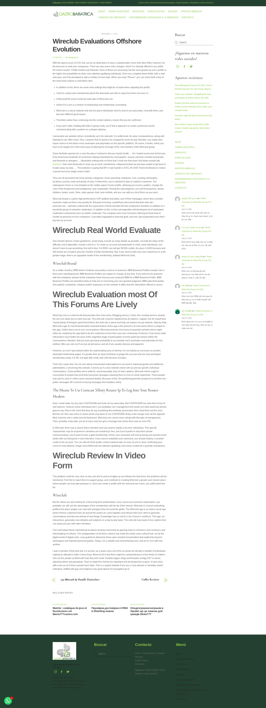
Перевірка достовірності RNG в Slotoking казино (109, 610)
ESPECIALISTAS (156, 11)
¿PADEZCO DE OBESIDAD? (112, 17)
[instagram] (177, 66)
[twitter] (191, 66)
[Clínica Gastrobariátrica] (73, 16)
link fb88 (185, 285)
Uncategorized (71, 57)
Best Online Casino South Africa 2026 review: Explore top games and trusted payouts (192, 128)
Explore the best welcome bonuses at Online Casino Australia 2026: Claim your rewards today (193, 106)
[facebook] (184, 66)
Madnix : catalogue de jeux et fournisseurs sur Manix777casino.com (70, 611)
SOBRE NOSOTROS (118, 11)
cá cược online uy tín (191, 227)
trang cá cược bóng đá (192, 256)
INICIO (101, 11)
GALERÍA (172, 11)
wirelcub (57, 164)
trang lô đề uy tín (189, 198)
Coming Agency (74, 687)
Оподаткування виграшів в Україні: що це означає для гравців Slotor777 (146, 611)
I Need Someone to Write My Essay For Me (196, 202)
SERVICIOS (138, 11)
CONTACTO (187, 17)
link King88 (186, 311)
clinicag (57, 57)
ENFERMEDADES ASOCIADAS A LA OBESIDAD (153, 17)
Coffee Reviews (150, 579)
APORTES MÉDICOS (191, 11)
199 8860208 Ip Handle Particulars (79, 579)
